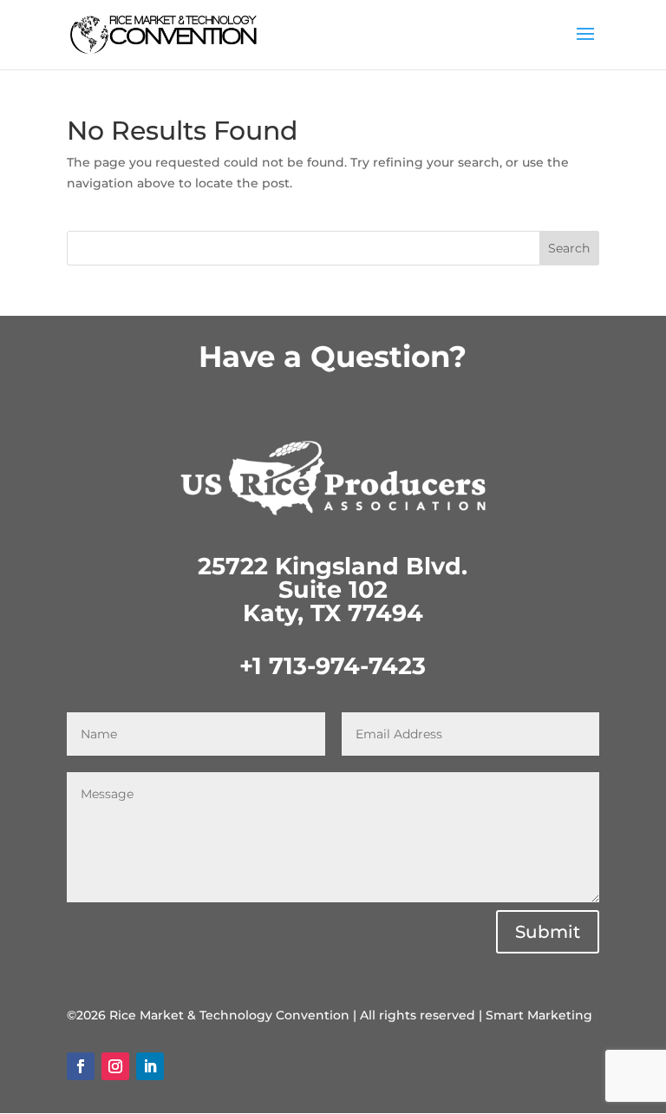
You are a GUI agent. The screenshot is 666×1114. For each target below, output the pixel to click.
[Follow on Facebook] (81, 1066)
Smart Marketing (539, 1015)
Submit (547, 931)
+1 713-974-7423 (332, 666)
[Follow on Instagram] (115, 1066)
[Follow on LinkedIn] (150, 1066)
